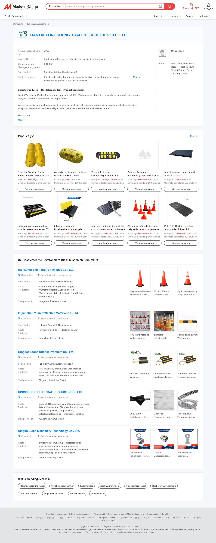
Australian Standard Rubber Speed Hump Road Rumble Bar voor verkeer (33, 175)
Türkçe (186, 517)
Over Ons (50, 514)
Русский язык (126, 517)
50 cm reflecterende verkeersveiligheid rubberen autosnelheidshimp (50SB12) (105, 175)
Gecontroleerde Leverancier (56, 275)
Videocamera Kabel (136, 486)
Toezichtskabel (77, 493)
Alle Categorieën (15, 16)
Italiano (113, 517)
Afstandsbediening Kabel (32, 486)
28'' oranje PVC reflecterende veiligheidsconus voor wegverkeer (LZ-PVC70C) (144, 229)
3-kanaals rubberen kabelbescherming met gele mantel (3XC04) (68, 229)
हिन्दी (167, 517)
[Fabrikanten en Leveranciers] (20, 6)
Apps (188, 16)
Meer (135, 77)
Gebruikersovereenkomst (79, 514)
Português (102, 517)
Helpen (174, 16)
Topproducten (153, 514)
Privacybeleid (99, 514)
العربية (146, 517)
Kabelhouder (86, 486)
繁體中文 (50, 517)
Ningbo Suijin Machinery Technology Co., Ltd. (49, 430)
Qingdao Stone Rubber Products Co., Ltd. (46, 352)
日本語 (60, 517)
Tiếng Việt (197, 517)
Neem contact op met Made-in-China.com (126, 514)
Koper (157, 16)
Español (80, 517)
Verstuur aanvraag (34, 189)
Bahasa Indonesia (109, 520)
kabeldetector (98, 493)
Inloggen (208, 8)
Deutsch (91, 517)
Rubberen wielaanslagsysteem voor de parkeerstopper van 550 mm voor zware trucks (34, 229)
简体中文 (39, 517)
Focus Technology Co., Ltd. (103, 526)
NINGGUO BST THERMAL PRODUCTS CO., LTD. (50, 392)
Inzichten (166, 514)
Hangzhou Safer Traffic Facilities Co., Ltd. (46, 269)
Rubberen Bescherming (164, 486)
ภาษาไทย (177, 517)
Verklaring (61, 514)
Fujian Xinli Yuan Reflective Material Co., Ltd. (48, 313)
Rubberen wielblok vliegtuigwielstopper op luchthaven (163, 376)
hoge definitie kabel (53, 493)
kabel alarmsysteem (109, 486)
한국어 (138, 517)
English (29, 517)
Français (70, 517)
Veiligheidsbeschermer (62, 486)
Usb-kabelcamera (28, 493)
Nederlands (157, 517)
